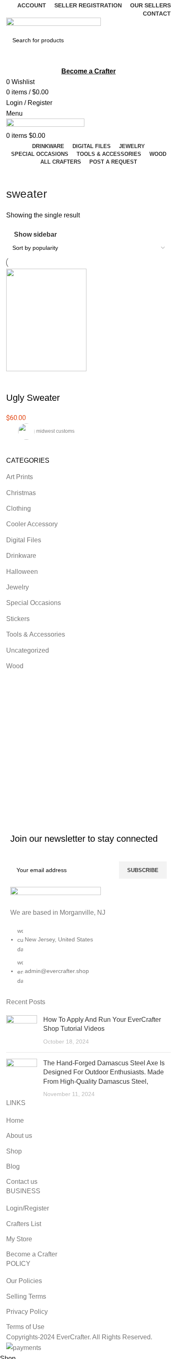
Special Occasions (33, 602)
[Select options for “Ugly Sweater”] (16, 381)
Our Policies (24, 1280)
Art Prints (19, 476)
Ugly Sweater (33, 398)
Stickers (18, 618)
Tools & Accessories (35, 634)
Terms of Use (25, 1326)
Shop (14, 1151)
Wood (14, 665)
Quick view (38, 381)
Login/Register (27, 1208)
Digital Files (23, 540)
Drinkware (21, 555)
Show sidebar (35, 234)
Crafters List (23, 1223)
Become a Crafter (31, 1254)
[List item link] (88, 960)
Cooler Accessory (32, 524)
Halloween (22, 571)
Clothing (18, 508)
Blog (13, 1166)
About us (19, 1135)
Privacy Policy (27, 1311)
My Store (19, 1239)
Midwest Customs (55, 431)
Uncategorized (27, 650)
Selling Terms (26, 1296)
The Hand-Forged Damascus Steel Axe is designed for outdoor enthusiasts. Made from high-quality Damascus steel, (104, 1072)
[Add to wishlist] (61, 381)
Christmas (21, 492)
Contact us (21, 1181)
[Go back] (16, 175)
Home (15, 1120)
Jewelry (17, 587)
